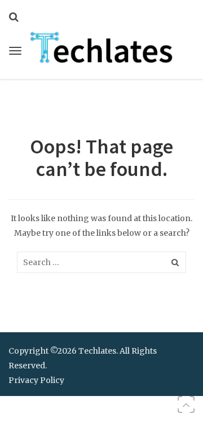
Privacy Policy (36, 380)
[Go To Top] (186, 404)
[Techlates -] (101, 46)
